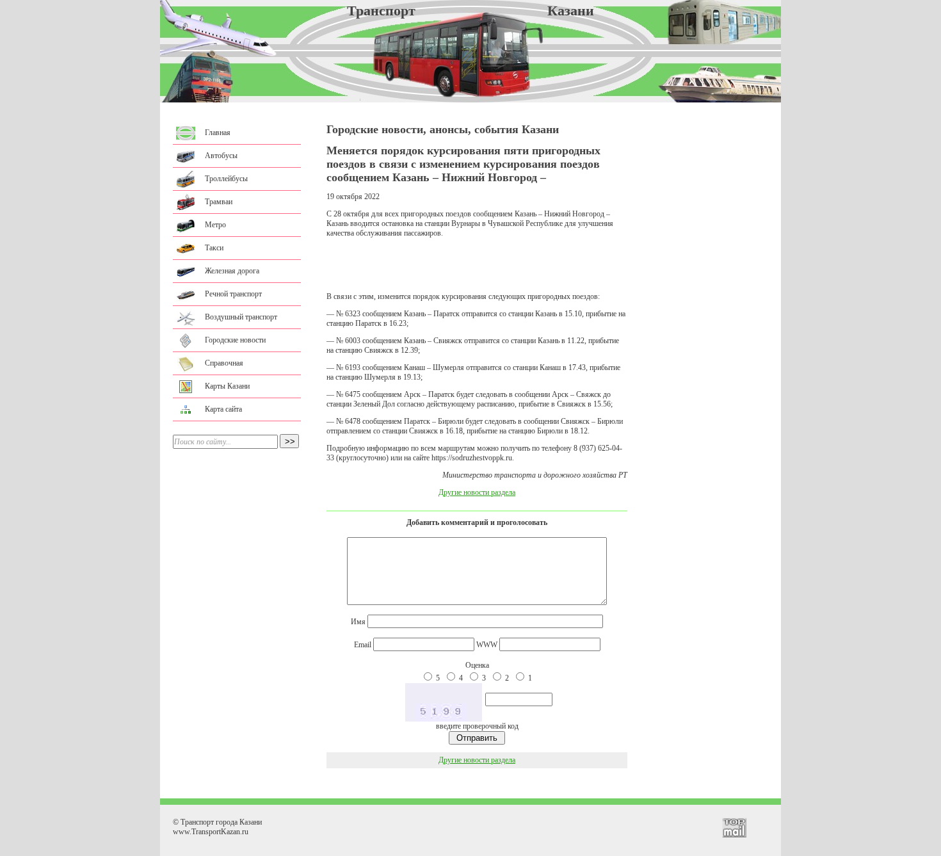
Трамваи (218, 201)
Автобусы (221, 155)
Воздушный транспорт (241, 316)
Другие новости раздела (476, 492)
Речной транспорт (233, 293)
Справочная (224, 363)
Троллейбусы (226, 178)
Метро (215, 224)
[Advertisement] (477, 265)
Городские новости (235, 339)
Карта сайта (223, 409)
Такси (214, 247)
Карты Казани (227, 386)
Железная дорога (232, 270)
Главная (217, 132)
